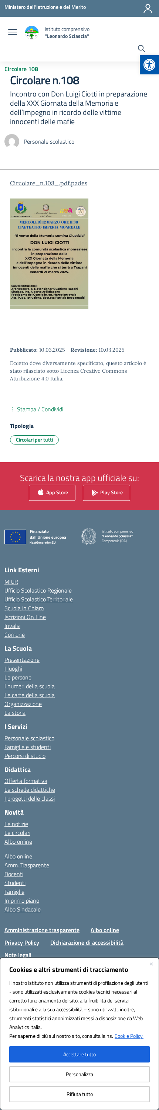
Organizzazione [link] (23, 703)
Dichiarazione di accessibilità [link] (87, 942)
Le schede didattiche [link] (29, 789)
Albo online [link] (18, 841)
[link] (149, 64)
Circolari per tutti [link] (34, 439)
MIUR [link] (11, 581)
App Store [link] (56, 492)
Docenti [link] (13, 874)
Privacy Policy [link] (21, 942)
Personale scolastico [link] (29, 738)
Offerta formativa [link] (25, 780)
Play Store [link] (111, 492)
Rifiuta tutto (80, 1094)
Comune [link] (14, 634)
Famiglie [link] (14, 891)
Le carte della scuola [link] (29, 695)
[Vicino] (151, 963)
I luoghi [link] (13, 668)
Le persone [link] (17, 677)
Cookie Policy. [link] (129, 1036)
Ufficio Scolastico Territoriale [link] (38, 599)
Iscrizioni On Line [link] (25, 616)
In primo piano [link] (21, 900)
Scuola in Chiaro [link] (24, 608)
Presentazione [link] (22, 659)
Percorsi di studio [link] (24, 755)
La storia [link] (15, 712)
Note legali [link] (17, 955)
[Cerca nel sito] (141, 49)
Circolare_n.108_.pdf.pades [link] (48, 183)
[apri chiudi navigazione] (12, 32)
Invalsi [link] (12, 625)
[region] (79, 1034)
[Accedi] (148, 8)
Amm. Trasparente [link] (26, 865)
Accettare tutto (79, 1054)
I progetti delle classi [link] (29, 798)
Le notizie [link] (16, 823)
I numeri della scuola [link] (29, 686)
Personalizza (79, 1074)
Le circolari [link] (17, 832)
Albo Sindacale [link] (22, 909)
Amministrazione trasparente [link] (42, 929)
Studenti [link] (15, 882)
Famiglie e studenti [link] (27, 746)
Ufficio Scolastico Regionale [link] (38, 590)
